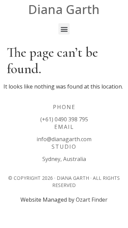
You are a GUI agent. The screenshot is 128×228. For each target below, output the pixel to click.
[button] (64, 29)
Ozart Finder (92, 199)
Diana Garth (64, 9)
